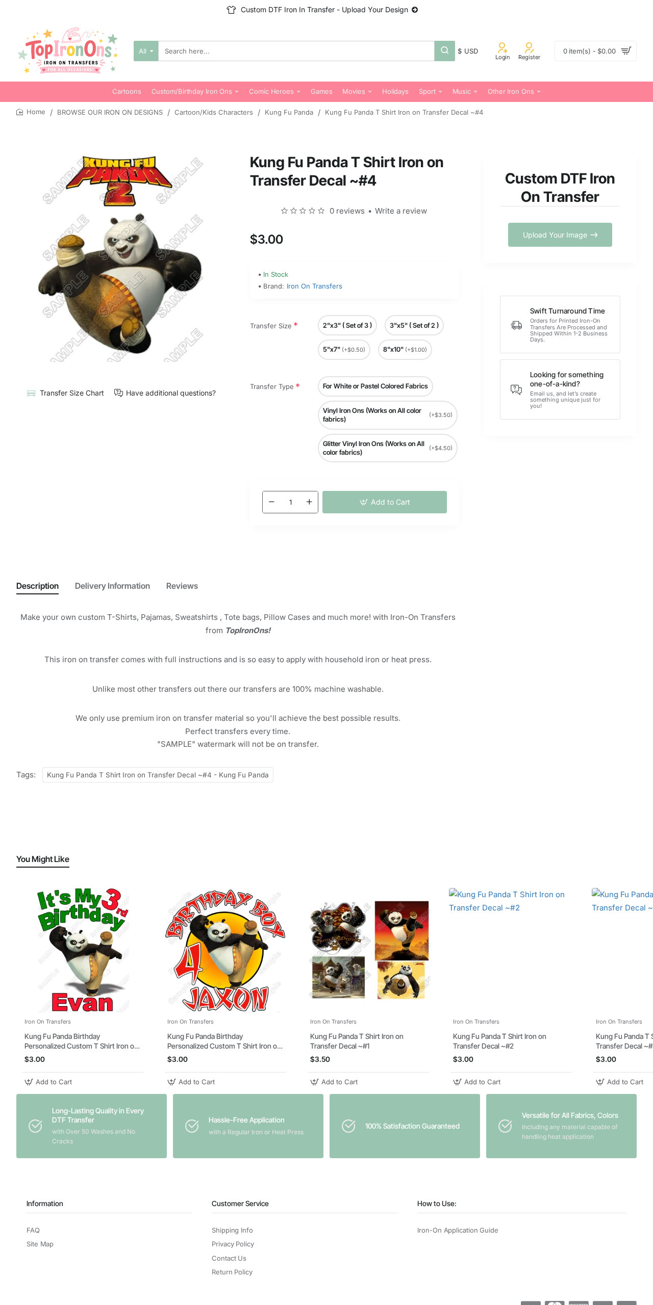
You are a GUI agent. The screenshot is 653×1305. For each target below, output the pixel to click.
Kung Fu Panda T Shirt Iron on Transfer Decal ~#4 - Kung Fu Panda (158, 775)
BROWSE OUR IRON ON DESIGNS (110, 112)
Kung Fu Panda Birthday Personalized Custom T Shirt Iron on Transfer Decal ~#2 (224, 1041)
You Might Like (42, 859)
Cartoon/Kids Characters (213, 112)
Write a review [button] (401, 211)
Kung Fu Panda (289, 112)
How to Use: (437, 1203)
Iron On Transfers (314, 286)
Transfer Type (272, 386)
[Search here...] (445, 51)
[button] (384, 502)
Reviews (182, 586)
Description (37, 586)
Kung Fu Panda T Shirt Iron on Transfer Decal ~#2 (499, 1041)
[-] (271, 502)
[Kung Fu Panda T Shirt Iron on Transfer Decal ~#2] (511, 950)
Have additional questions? (171, 392)
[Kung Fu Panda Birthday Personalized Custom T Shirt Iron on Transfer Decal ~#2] (225, 950)
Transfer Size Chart (72, 392)
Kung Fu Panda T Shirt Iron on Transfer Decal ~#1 (357, 1041)
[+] (309, 502)
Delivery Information (112, 586)
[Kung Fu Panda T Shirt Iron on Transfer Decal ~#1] (368, 950)
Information (45, 1203)
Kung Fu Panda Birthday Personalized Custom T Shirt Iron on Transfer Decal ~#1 (81, 1041)
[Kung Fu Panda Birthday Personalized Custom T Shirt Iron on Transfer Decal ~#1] (82, 950)
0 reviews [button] (347, 211)
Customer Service (240, 1203)
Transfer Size (271, 326)
